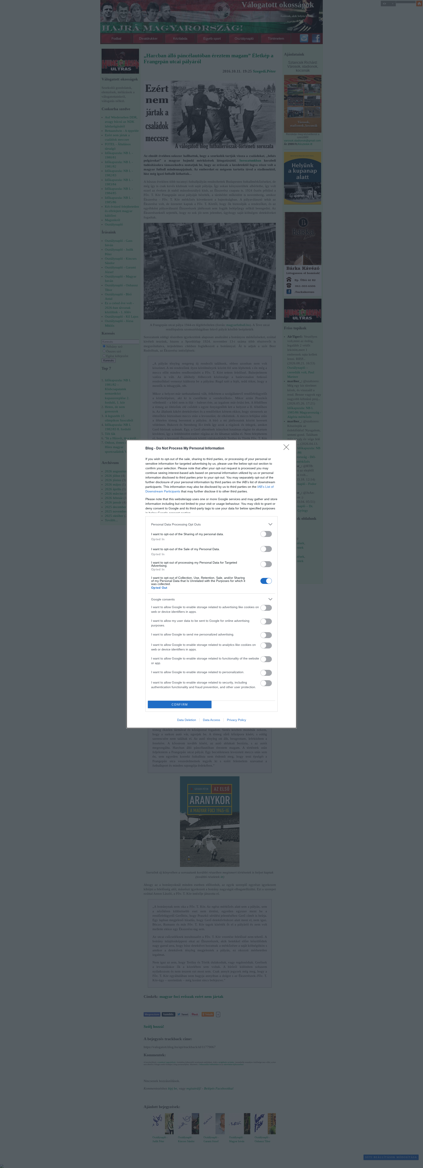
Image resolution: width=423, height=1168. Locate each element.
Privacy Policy (236, 720)
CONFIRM (180, 704)
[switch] (266, 534)
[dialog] (211, 584)
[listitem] (211, 524)
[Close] (288, 448)
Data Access (211, 720)
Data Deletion (186, 720)
